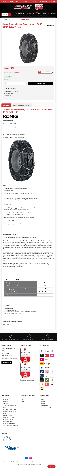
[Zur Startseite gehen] (23, 7)
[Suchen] (9, 14)
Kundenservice (44, 395)
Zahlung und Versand (46, 407)
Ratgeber (24, 401)
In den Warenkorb (41, 83)
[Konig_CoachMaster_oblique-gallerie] (28, 48)
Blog (23, 399)
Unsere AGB (5, 401)
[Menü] (3, 12)
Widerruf (43, 403)
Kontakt (42, 399)
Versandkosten (25, 461)
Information (5, 395)
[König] (50, 26)
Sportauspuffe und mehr (8, 417)
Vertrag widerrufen (6, 362)
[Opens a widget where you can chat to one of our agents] (51, 466)
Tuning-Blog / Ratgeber (27, 395)
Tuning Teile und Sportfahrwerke (10, 425)
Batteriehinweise (44, 405)
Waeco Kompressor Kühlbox (9, 409)
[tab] (6, 105)
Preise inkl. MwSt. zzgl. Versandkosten (12, 72)
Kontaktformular (13, 358)
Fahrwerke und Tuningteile (9, 423)
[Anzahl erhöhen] (26, 83)
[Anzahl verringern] (5, 83)
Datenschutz (6, 403)
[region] (28, 48)
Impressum (5, 399)
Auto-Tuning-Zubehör (8, 415)
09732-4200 (5, 353)
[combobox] (4, 14)
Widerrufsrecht (44, 401)
